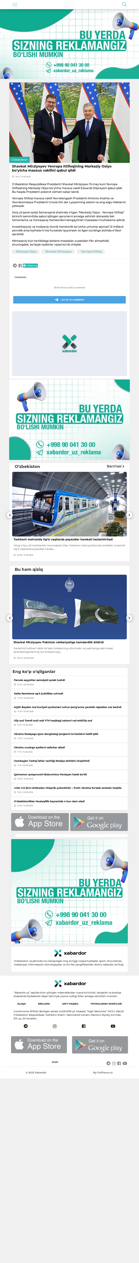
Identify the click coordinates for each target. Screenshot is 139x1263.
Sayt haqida (70, 1003)
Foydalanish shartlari (106, 1003)
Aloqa (21, 1003)
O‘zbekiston (19, 159)
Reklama (44, 1003)
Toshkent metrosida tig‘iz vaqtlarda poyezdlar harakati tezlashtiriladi (63, 539)
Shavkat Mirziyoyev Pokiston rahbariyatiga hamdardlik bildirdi (59, 642)
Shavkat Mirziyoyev (58, 251)
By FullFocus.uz (103, 1072)
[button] (10, 536)
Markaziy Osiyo (26, 251)
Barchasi (115, 466)
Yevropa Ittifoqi (91, 251)
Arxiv (55, 1062)
